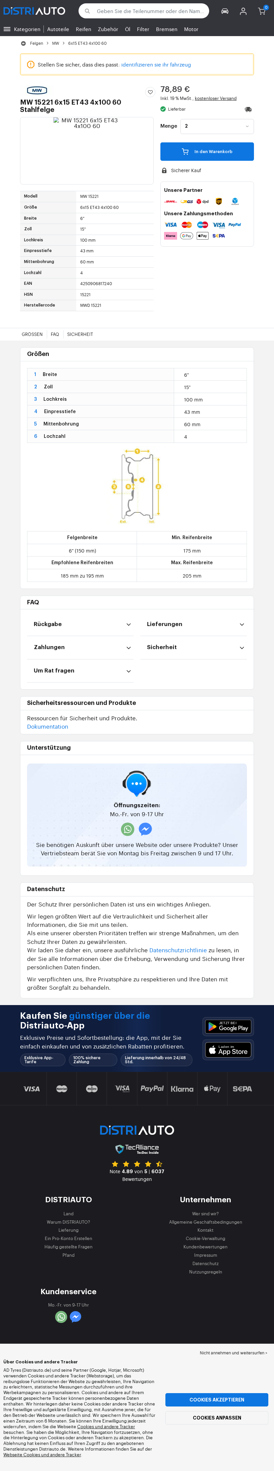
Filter (143, 28)
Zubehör (108, 28)
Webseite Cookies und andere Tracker (42, 1454)
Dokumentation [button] (47, 726)
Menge (168, 126)
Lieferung (68, 1230)
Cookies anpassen (217, 1418)
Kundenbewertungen (205, 1246)
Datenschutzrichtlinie (178, 950)
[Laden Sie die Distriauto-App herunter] (228, 1026)
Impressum (205, 1255)
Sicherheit (80, 334)
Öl (127, 28)
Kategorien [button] (27, 28)
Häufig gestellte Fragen (68, 1246)
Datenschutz (205, 1263)
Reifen (83, 28)
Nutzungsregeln (205, 1271)
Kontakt (205, 1230)
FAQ (55, 334)
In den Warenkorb (213, 151)
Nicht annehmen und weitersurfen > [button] (233, 1352)
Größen (32, 334)
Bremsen (166, 28)
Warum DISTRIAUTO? (68, 1222)
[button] (225, 11)
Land (68, 1213)
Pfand (68, 1255)
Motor (191, 28)
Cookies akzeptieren (216, 1399)
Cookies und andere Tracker (106, 1426)
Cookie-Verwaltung (205, 1238)
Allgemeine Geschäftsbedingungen (205, 1222)
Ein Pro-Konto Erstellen (68, 1238)
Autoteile (58, 28)
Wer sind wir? (205, 1213)
